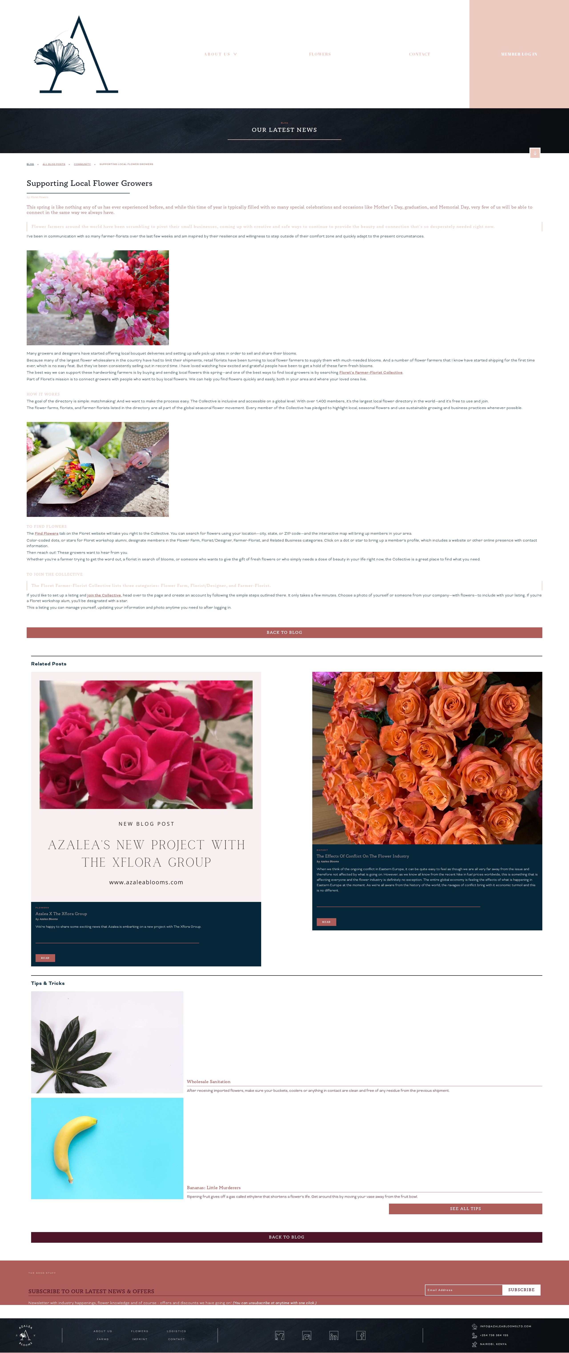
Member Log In (519, 54)
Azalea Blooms (49, 919)
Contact (420, 54)
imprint (140, 1339)
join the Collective (104, 595)
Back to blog (284, 632)
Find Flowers (46, 533)
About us (103, 1331)
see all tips (465, 1208)
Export (322, 850)
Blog (30, 164)
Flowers (320, 54)
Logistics (176, 1331)
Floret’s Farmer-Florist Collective (371, 372)
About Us (221, 54)
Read (45, 958)
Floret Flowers (39, 197)
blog (284, 123)
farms (103, 1339)
